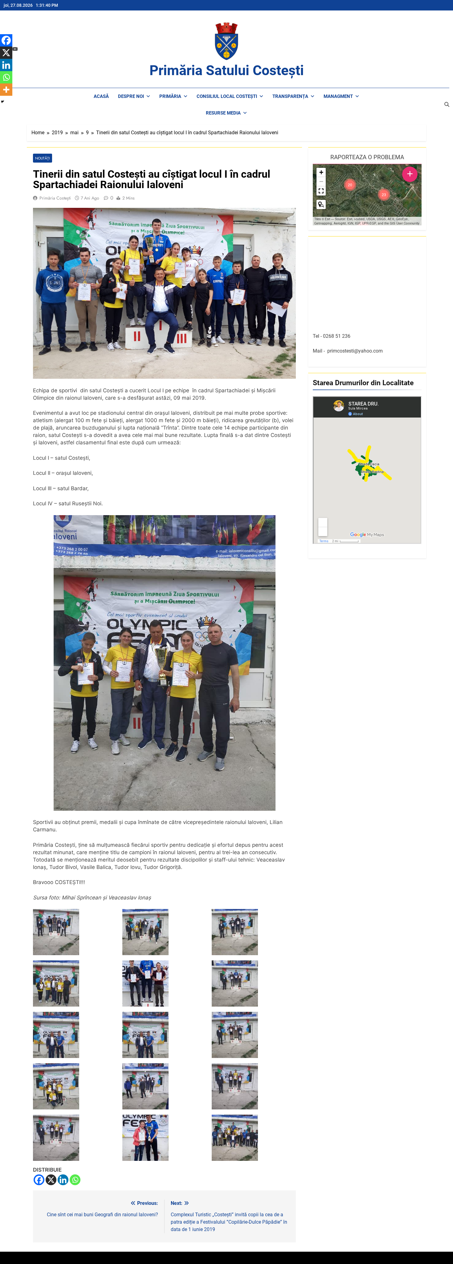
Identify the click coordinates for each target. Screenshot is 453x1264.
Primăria (170, 96)
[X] (51, 1179)
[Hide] (2, 101)
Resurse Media (223, 113)
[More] (6, 89)
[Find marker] (321, 204)
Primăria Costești (55, 198)
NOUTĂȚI (42, 158)
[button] (384, 194)
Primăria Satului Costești (226, 70)
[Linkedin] (63, 1179)
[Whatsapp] (75, 1179)
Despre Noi (131, 96)
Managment (338, 96)
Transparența (290, 96)
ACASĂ (101, 96)
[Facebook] (39, 1179)
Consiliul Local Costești (227, 96)
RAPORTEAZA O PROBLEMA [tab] (367, 157)
